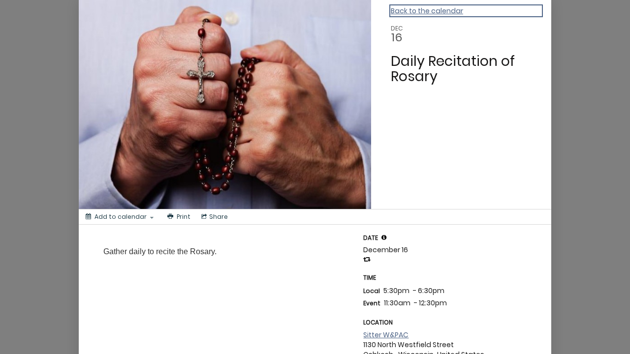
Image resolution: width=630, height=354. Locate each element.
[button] (383, 237)
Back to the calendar (427, 11)
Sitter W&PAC (386, 335)
